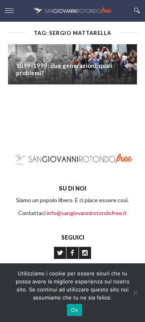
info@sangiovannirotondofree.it (87, 212)
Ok (74, 310)
